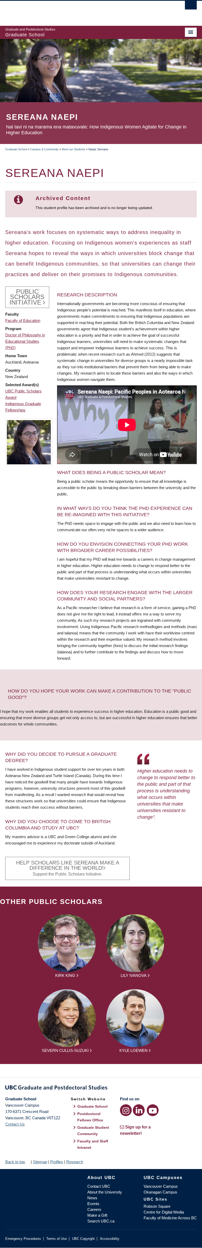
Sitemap (40, 1162)
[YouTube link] (153, 1110)
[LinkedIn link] (139, 1110)
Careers (94, 1209)
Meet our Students (73, 149)
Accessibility (109, 1239)
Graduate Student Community (93, 1130)
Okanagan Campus (160, 1192)
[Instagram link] (126, 1110)
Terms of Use (56, 1239)
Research (74, 1162)
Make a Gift (97, 1215)
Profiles (56, 1162)
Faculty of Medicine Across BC (170, 1218)
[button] (28, 442)
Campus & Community (44, 149)
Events (93, 1203)
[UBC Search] (191, 6)
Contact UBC (98, 1186)
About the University (104, 1192)
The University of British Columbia (86, 11)
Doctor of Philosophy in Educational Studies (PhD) (25, 341)
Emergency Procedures (23, 1239)
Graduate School (16, 149)
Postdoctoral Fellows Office (90, 1117)
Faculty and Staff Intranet (92, 1144)
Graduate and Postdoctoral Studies (101, 1088)
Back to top (15, 1162)
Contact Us (15, 1124)
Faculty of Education (22, 320)
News (92, 1198)
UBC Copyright (83, 1239)
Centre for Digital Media (164, 1212)
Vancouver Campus (161, 1186)
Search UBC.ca (100, 1221)
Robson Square (157, 1206)
